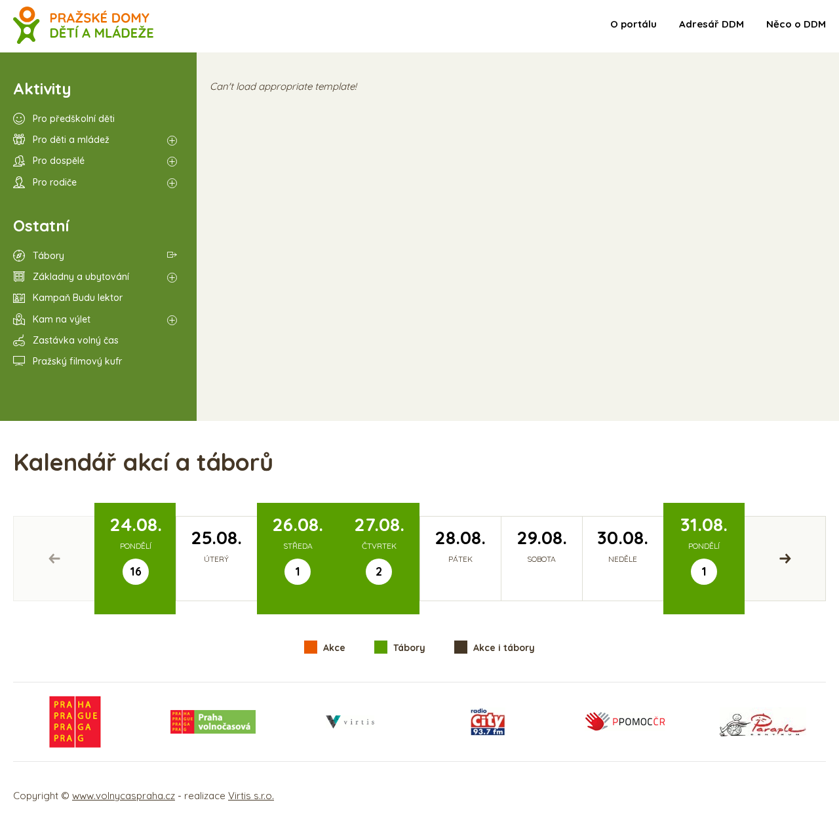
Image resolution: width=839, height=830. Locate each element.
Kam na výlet (61, 319)
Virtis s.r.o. (251, 795)
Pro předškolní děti (74, 119)
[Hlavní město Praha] (75, 722)
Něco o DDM (796, 24)
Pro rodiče (55, 182)
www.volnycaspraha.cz (123, 795)
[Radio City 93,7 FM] (487, 722)
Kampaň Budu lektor (78, 298)
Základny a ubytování (81, 277)
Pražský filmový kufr (77, 361)
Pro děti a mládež (71, 140)
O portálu (633, 24)
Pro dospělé (59, 161)
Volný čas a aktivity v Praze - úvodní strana (83, 26)
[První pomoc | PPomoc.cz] (624, 722)
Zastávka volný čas (76, 340)
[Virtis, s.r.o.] (350, 722)
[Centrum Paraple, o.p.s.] (763, 722)
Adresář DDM (711, 24)
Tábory (48, 256)
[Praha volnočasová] (213, 722)
